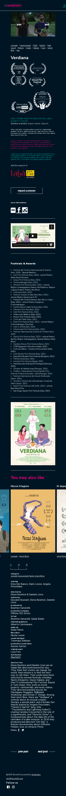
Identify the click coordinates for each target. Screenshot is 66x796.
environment (25, 45)
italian (36, 48)
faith (35, 45)
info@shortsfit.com (14, 778)
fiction (21, 48)
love (43, 48)
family (42, 45)
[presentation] (16, 24)
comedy (14, 45)
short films (24, 556)
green (28, 48)
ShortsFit (16, 657)
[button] (11, 565)
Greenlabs (36, 774)
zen (18, 50)
